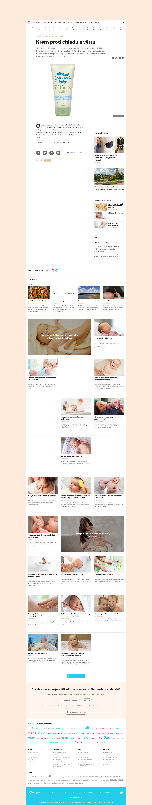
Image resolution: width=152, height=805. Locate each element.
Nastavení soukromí (76, 797)
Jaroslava (112, 728)
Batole (77, 22)
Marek (90, 743)
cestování (40, 777)
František (62, 743)
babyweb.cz (40, 36)
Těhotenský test (59, 755)
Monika (106, 728)
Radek (82, 728)
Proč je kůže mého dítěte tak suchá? (42, 496)
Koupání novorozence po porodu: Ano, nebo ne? (107, 418)
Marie (32, 733)
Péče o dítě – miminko (115, 213)
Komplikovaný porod (86, 759)
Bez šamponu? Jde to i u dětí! (106, 614)
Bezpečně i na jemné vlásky (92, 533)
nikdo (37, 780)
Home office (107, 301)
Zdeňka (113, 738)
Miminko (70, 22)
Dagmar (38, 738)
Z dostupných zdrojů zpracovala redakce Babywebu (63, 158)
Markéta (67, 728)
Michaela (70, 733)
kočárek (73, 777)
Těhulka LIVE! (38, 783)
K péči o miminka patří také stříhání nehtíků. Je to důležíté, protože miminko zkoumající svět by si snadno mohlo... (42, 544)
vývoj (64, 783)
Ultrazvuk (57, 759)
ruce (100, 780)
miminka (108, 776)
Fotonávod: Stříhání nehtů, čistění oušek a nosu (41, 536)
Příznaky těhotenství (60, 752)
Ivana (97, 728)
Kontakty (52, 793)
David (104, 743)
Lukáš (52, 728)
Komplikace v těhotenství (62, 764)
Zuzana (93, 728)
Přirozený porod (98, 421)
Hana (82, 733)
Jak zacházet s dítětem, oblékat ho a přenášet (108, 497)
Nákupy (97, 22)
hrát (66, 777)
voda (48, 783)
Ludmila (58, 738)
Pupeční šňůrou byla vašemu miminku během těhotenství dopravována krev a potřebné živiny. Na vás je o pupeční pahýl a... (75, 463)
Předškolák (84, 22)
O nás (60, 793)
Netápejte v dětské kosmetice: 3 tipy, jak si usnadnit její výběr (75, 615)
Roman (78, 728)
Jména (44, 22)
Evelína (47, 270)
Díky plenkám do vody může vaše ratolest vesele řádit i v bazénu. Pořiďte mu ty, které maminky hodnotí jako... (41, 583)
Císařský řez (83, 762)
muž (34, 780)
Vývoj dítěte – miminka (111, 755)
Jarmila (87, 733)
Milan (76, 733)
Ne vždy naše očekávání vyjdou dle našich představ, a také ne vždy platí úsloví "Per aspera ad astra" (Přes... (88, 307)
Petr (41, 733)
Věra (118, 738)
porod (72, 780)
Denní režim (97, 340)
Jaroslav (111, 733)
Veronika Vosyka (32, 303)
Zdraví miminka (109, 759)
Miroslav (54, 743)
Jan (107, 737)
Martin (31, 737)
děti (50, 776)
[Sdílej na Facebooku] (113, 58)
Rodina (91, 22)
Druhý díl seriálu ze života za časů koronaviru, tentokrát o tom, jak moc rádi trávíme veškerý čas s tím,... (113, 307)
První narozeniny (58, 301)
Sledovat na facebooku (77, 712)
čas (76, 783)
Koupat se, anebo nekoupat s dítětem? (72, 418)
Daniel (53, 738)
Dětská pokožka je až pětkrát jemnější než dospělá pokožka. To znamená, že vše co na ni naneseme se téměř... (76, 622)
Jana (78, 742)
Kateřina (94, 738)
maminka (83, 777)
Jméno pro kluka (34, 755)
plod (45, 780)
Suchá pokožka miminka (37, 653)
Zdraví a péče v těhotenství (62, 762)
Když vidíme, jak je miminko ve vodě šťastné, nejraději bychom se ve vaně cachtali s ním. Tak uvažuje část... (74, 425)
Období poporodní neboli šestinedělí (87, 765)
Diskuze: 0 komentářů (77, 153)
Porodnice (83, 755)
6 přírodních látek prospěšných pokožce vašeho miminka (73, 654)
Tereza (62, 728)
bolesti (34, 777)
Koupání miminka (59, 340)
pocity (48, 780)
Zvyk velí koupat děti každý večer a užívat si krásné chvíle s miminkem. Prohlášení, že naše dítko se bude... (42, 386)
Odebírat (87, 700)
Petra (98, 743)
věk (68, 783)
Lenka (49, 733)
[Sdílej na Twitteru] (116, 58)
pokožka (47, 160)
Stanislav (65, 733)
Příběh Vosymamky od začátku (38, 301)
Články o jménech (35, 762)
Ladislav (49, 738)
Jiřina (69, 743)
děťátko (56, 777)
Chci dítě (50, 22)
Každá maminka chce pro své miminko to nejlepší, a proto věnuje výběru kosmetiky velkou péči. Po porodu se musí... (43, 622)
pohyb (53, 780)
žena (81, 783)
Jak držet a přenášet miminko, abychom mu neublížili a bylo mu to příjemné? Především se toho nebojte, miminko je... (109, 504)
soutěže (105, 780)
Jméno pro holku (34, 757)
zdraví (71, 783)
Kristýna (40, 728)
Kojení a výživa (109, 762)
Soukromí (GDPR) (105, 793)
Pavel (34, 728)
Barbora (117, 733)
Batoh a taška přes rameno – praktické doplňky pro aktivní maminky (106, 157)
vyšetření (53, 783)
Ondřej (85, 743)
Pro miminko (108, 764)
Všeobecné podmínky (71, 793)
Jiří (87, 728)
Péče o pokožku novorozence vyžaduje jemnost (39, 615)
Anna (60, 733)
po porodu (65, 780)
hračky (62, 777)
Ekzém (29, 498)
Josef (65, 737)
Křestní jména (34, 752)
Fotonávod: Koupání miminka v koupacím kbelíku (115, 205)
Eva (100, 738)
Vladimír (73, 728)
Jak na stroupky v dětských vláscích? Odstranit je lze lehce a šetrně (75, 497)
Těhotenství (57, 22)
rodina (92, 780)
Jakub (58, 728)
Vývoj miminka (98, 500)
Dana (72, 743)
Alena (102, 728)
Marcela (47, 743)
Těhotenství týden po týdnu (62, 757)
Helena (54, 733)
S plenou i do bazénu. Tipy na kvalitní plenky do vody (42, 575)
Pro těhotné (58, 766)
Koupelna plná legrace (103, 574)
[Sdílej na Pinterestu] (120, 58)
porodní (86, 780)
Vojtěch (122, 738)
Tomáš (86, 738)
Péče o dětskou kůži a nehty (72, 574)
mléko (30, 780)
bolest (29, 777)
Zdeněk (72, 738)
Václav (98, 733)
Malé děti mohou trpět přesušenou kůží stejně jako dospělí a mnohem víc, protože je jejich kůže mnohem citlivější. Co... (42, 502)
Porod (65, 22)
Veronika (43, 738)
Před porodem (84, 752)
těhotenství (116, 780)
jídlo (68, 777)
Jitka (94, 743)
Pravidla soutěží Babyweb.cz (89, 793)
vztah (59, 783)
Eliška (122, 733)
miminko (118, 776)
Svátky (31, 759)
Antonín (103, 733)
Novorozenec (64, 458)
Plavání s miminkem (32, 579)
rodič (96, 780)
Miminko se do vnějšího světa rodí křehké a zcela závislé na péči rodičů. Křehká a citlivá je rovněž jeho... (75, 581)
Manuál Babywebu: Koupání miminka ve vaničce (105, 379)
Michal (46, 728)
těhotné (30, 783)
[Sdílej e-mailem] (123, 58)
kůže (77, 777)
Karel (117, 728)
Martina (79, 738)
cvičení (45, 777)
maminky (93, 777)
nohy (41, 780)
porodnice (79, 780)
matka (101, 777)
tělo (44, 783)
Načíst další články (77, 676)
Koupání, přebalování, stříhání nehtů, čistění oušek (116, 223)
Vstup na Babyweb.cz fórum (108, 256)
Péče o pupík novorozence (71, 456)
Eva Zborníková (57, 303)
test (108, 780)
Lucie (92, 733)
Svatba (80, 301)
